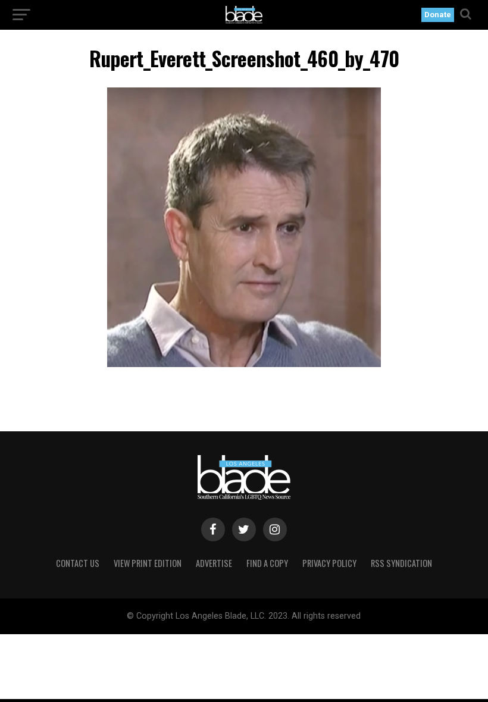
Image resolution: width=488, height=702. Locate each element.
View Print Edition (148, 563)
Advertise (214, 563)
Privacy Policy (329, 563)
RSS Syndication (401, 563)
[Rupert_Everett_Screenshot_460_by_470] (244, 363)
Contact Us (77, 563)
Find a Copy (267, 563)
